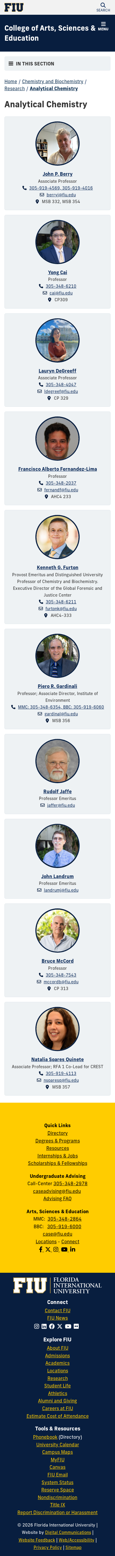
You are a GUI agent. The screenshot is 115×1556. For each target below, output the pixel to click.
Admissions (57, 1356)
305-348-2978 (70, 1183)
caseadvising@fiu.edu (57, 1191)
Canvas (57, 1467)
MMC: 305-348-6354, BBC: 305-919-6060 (61, 707)
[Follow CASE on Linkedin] (73, 1249)
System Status (57, 1482)
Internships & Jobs (57, 1156)
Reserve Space (57, 1490)
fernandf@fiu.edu (61, 490)
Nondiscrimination (57, 1497)
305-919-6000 (64, 1226)
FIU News (57, 1318)
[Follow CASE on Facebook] (42, 1249)
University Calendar (57, 1445)
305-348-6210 (61, 286)
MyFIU (58, 1460)
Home (10, 81)
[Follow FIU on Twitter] (61, 1326)
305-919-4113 (61, 1073)
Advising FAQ (57, 1198)
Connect (70, 1241)
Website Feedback (37, 1540)
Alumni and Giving (57, 1401)
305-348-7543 (61, 975)
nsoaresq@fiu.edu (61, 1080)
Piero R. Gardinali (57, 686)
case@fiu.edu (57, 1234)
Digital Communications (68, 1532)
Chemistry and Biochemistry (52, 81)
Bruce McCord (58, 961)
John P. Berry (58, 174)
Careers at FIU (57, 1408)
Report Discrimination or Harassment (57, 1512)
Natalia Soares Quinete (57, 1059)
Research (14, 88)
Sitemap (73, 1547)
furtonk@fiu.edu (61, 608)
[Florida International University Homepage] (31, 7)
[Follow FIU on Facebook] (53, 1326)
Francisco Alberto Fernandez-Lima (57, 469)
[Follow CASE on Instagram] (57, 1249)
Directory (57, 1133)
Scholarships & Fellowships (57, 1163)
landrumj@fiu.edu (61, 890)
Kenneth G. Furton (57, 567)
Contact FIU (57, 1310)
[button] (103, 7)
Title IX (57, 1505)
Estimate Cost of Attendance (58, 1416)
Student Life (57, 1386)
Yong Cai (57, 272)
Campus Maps (57, 1452)
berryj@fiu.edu (61, 194)
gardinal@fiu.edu (61, 714)
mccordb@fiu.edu (61, 981)
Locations (46, 1241)
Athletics (57, 1393)
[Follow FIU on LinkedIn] (45, 1326)
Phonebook (45, 1437)
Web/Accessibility (76, 1540)
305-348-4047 (61, 384)
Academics (57, 1363)
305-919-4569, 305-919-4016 (61, 188)
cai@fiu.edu (61, 293)
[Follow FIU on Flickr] (77, 1326)
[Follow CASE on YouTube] (65, 1249)
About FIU (57, 1348)
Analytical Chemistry (54, 88)
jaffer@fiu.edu (61, 805)
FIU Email (57, 1475)
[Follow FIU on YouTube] (69, 1326)
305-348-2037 (61, 483)
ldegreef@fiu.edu (61, 391)
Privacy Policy (48, 1547)
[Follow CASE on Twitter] (49, 1249)
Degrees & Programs (57, 1141)
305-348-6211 (61, 602)
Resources (57, 1148)
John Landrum (57, 876)
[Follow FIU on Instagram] (38, 1326)
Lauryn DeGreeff (57, 371)
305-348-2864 (64, 1219)
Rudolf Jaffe (57, 791)
